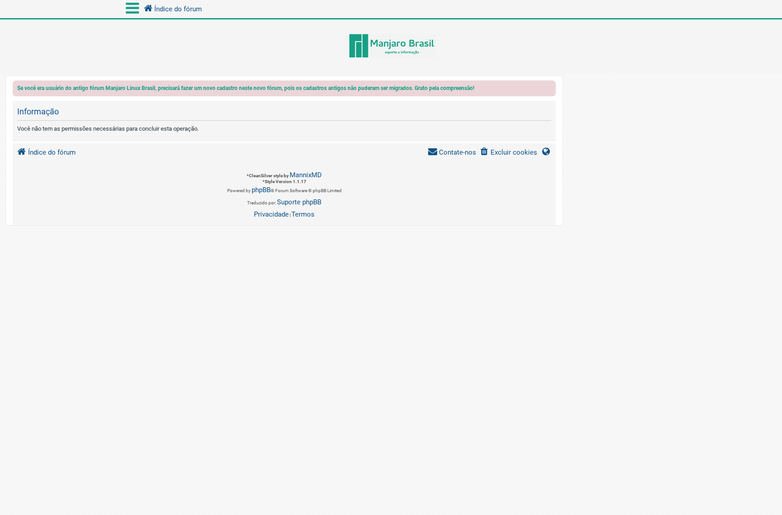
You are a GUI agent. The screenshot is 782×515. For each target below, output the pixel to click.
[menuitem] (508, 152)
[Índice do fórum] (391, 46)
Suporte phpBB (299, 202)
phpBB (261, 190)
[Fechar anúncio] (550, 89)
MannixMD (306, 175)
